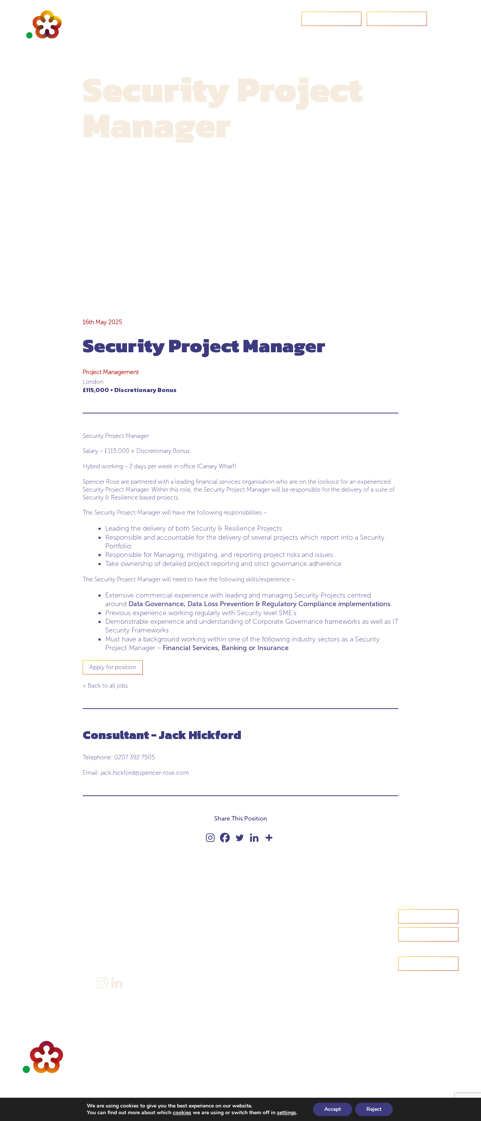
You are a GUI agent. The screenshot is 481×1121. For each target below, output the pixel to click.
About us (34, 925)
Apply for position (112, 667)
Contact (331, 18)
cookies (182, 1112)
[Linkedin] (254, 837)
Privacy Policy (115, 945)
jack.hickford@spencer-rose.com (145, 772)
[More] (268, 837)
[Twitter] (239, 837)
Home (31, 913)
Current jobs (39, 971)
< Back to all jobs (105, 685)
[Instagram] (210, 837)
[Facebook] (224, 837)
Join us (32, 960)
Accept (332, 1109)
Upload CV (396, 18)
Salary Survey (114, 913)
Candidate (36, 936)
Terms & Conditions (123, 957)
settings (286, 1112)
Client (30, 948)
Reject (373, 1109)
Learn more (428, 934)
